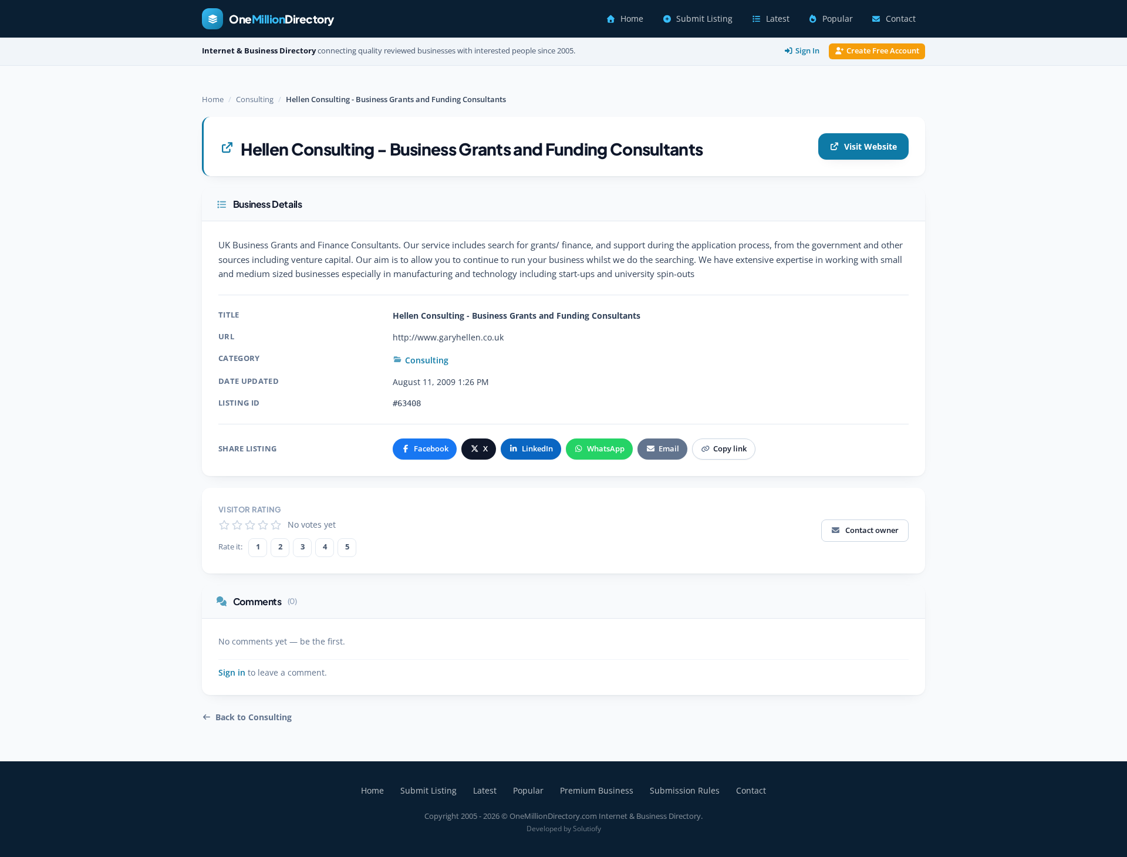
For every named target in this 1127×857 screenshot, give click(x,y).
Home (631, 19)
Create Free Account (882, 51)
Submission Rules (685, 790)
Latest (777, 19)
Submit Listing (704, 19)
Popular (837, 19)
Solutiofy (587, 829)
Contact (901, 19)
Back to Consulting (253, 717)
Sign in (231, 672)
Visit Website (870, 146)
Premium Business (596, 790)
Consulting (255, 99)
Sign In (807, 51)
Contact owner (872, 530)
